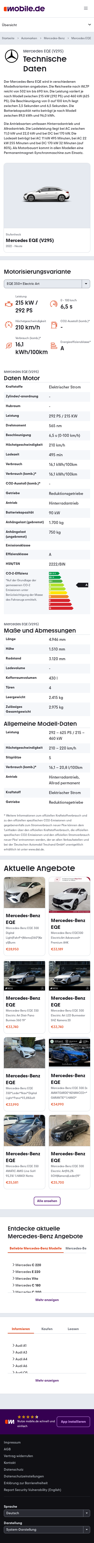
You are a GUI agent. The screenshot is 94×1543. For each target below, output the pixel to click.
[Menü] (85, 9)
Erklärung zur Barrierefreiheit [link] (26, 1483)
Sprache (10, 1507)
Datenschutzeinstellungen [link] (24, 1476)
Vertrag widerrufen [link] (18, 1456)
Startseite (8, 38)
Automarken (29, 38)
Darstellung (13, 1523)
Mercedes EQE (81, 38)
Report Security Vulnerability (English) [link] (32, 1490)
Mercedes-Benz (54, 38)
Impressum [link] (12, 1443)
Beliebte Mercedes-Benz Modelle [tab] (36, 1248)
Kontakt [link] (10, 1463)
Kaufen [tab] (47, 1329)
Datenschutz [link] (13, 1470)
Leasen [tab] (73, 1329)
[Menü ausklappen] (89, 25)
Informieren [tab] (21, 1329)
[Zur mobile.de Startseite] (24, 9)
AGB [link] (7, 1449)
